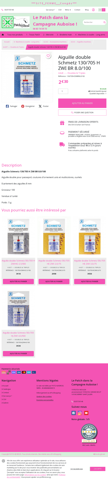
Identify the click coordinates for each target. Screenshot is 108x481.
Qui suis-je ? (7, 396)
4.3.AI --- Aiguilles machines (81, 42)
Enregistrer (30, 106)
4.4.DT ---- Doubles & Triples (13, 47)
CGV (4, 399)
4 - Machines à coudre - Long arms (26, 42)
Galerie (5, 403)
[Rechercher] (104, 22)
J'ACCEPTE (97, 469)
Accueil (6, 42)
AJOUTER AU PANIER (82, 103)
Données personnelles (44, 400)
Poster (45, 106)
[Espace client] (93, 10)
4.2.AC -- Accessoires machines (55, 42)
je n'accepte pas (77, 469)
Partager (13, 106)
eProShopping (55, 454)
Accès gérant (100, 454)
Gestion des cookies (44, 396)
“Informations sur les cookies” (35, 475)
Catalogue (7, 389)
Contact (77, 10)
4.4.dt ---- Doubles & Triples (71, 73)
